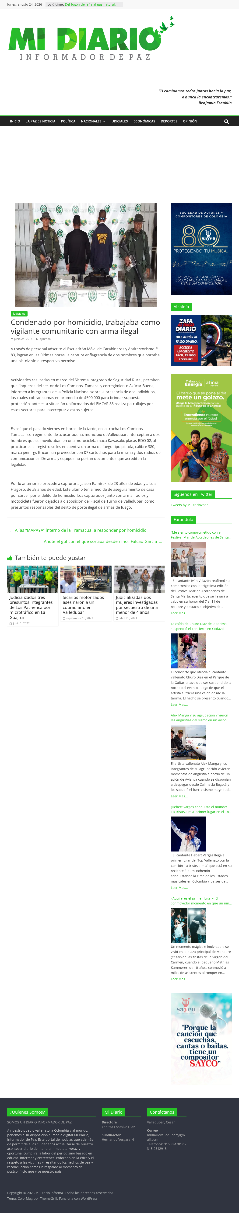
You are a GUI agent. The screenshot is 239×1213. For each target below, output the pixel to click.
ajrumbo (45, 339)
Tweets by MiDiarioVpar (189, 505)
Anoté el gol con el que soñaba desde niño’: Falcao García (103, 541)
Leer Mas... (179, 613)
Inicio (15, 121)
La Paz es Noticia (40, 121)
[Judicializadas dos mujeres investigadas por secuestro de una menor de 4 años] (139, 568)
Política (68, 121)
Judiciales (119, 121)
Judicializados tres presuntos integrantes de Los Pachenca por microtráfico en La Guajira (31, 607)
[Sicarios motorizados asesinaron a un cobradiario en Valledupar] (86, 568)
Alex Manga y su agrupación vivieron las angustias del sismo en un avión (199, 717)
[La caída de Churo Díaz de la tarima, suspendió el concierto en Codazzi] (188, 650)
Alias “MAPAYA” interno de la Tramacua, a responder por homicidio (78, 530)
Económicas (144, 121)
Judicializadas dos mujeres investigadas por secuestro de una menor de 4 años (137, 604)
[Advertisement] (119, 161)
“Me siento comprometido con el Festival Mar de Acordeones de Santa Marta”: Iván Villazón (200, 535)
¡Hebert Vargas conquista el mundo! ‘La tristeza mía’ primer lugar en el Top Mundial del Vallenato (201, 809)
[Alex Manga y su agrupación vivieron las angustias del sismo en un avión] (188, 742)
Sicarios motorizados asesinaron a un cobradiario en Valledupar (83, 604)
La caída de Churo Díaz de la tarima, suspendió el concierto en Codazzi (199, 626)
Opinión (190, 121)
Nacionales (91, 121)
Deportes (169, 121)
